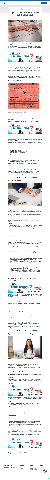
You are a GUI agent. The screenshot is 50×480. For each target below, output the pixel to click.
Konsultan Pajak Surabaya (33, 468)
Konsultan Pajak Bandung (33, 469)
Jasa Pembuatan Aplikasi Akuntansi (19, 371)
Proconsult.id (16, 430)
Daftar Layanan (22, 468)
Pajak (28, 17)
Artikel (21, 469)
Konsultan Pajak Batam (33, 470)
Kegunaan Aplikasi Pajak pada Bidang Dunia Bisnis (22, 217)
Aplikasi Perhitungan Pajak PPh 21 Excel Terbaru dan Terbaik (24, 115)
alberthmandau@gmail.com (12, 0)
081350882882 (34, 73)
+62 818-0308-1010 (5, 0)
